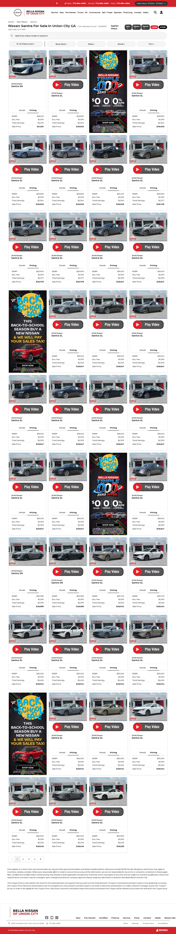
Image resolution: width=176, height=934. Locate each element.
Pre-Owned (70, 12)
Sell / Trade (107, 12)
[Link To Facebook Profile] (47, 917)
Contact (137, 12)
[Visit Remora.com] (162, 930)
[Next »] (40, 859)
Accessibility (163, 923)
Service (126, 917)
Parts (137, 917)
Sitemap (135, 923)
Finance (115, 917)
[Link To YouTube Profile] (52, 917)
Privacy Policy (148, 923)
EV (86, 12)
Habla (145, 12)
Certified (103, 917)
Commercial (94, 12)
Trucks (80, 12)
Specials (118, 12)
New (62, 12)
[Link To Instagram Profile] (57, 917)
